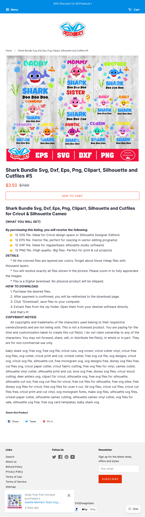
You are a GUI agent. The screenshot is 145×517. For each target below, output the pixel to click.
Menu (14, 9)
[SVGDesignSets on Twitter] (54, 457)
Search (10, 456)
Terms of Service (16, 481)
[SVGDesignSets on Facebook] (60, 457)
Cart (136, 9)
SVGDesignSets (84, 503)
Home (9, 50)
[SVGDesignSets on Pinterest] (66, 457)
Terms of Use (14, 476)
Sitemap (11, 486)
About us (11, 461)
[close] (68, 495)
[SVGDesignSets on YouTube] (72, 457)
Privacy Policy (14, 471)
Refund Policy (14, 466)
